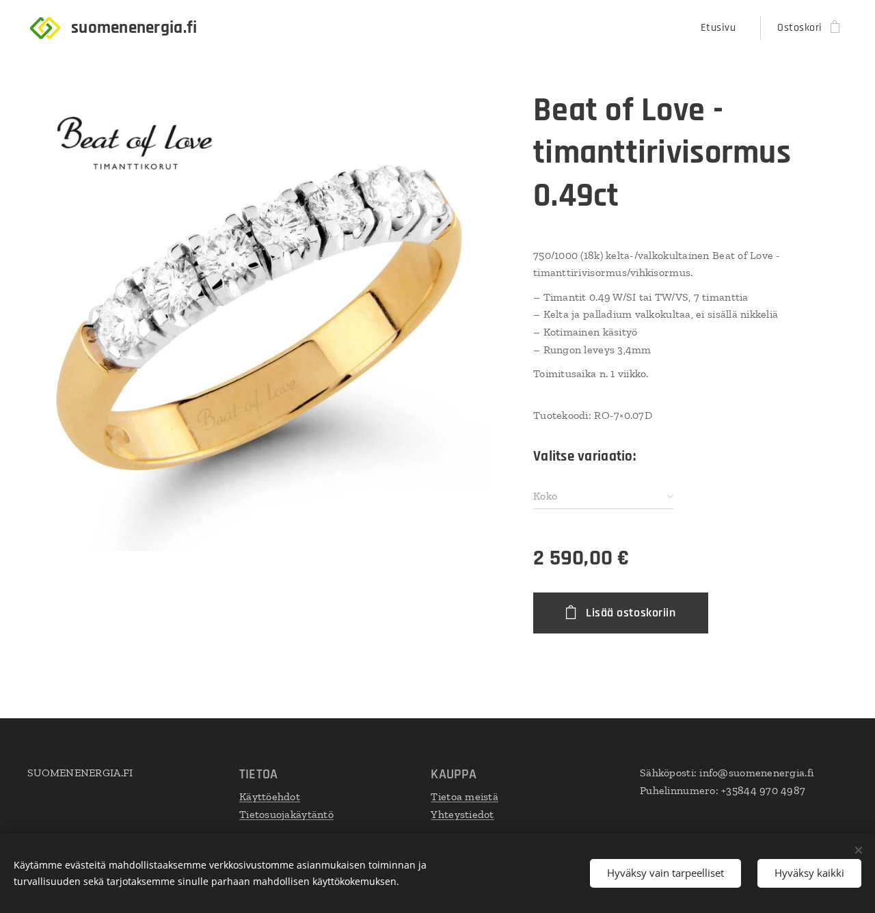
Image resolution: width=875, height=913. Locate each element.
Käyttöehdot (269, 796)
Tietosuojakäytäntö (286, 814)
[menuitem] (721, 28)
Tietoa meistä (464, 796)
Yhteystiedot (462, 814)
